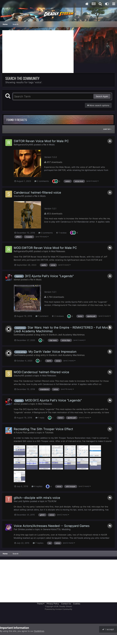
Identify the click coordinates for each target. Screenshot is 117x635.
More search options (99, 105)
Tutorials (49, 432)
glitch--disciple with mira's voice (37, 498)
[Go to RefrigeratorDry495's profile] (8, 142)
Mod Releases (58, 251)
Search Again (102, 96)
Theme (40, 603)
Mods (52, 144)
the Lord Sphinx (22, 501)
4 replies (38, 486)
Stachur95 (19, 196)
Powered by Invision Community (58, 609)
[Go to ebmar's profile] (8, 277)
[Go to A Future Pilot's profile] (8, 430)
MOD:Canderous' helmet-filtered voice (41, 372)
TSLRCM (52, 501)
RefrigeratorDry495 (23, 144)
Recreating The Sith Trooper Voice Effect (43, 429)
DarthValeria (20, 334)
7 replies (39, 543)
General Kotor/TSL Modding (57, 529)
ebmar (17, 279)
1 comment (42, 316)
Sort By (106, 129)
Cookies (76, 603)
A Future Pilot (20, 432)
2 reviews (59, 316)
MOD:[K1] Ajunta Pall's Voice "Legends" (53, 400)
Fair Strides (19, 529)
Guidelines (39, 631)
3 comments (46, 232)
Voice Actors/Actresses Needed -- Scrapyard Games (51, 526)
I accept (109, 629)
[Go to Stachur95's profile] (8, 194)
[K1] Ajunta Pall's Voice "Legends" (49, 276)
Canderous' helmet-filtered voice (37, 192)
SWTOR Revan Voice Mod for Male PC (41, 141)
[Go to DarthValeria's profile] (8, 329)
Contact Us (66, 603)
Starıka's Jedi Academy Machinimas (67, 334)
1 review (62, 232)
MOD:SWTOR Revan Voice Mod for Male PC (45, 248)
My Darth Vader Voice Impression (52, 351)
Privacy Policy (53, 603)
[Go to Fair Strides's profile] (8, 527)
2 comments (42, 181)
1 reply (40, 417)
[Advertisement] (38, 51)
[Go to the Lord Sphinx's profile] (8, 499)
